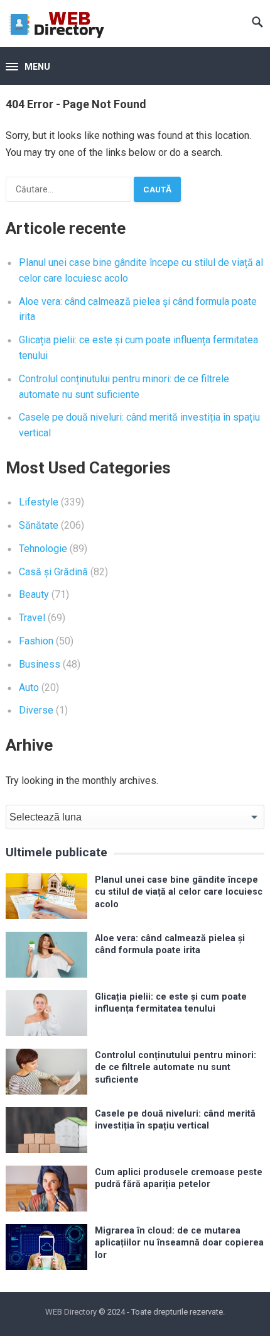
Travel (32, 618)
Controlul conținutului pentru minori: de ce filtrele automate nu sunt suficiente (175, 1067)
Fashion (36, 641)
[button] (28, 67)
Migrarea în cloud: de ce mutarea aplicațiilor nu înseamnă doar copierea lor (179, 1243)
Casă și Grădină (53, 572)
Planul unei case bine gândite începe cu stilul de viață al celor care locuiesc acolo (178, 892)
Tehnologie (43, 549)
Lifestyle (38, 502)
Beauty (34, 594)
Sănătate (38, 525)
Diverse (36, 710)
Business (39, 664)
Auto (29, 687)
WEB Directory (71, 1312)
